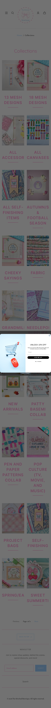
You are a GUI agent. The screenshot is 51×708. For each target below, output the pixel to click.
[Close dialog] (49, 335)
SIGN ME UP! (38, 357)
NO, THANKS (38, 361)
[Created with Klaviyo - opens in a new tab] (25, 373)
